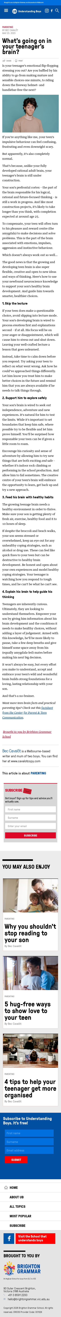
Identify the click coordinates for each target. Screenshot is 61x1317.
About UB (17, 1197)
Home (14, 1187)
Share (8, 61)
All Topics (17, 1206)
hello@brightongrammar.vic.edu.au (29, 1298)
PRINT (20, 61)
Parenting (7, 27)
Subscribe (17, 1225)
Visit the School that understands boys (32, 1238)
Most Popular (20, 1216)
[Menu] (6, 10)
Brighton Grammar (20, 2)
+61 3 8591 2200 (17, 1294)
